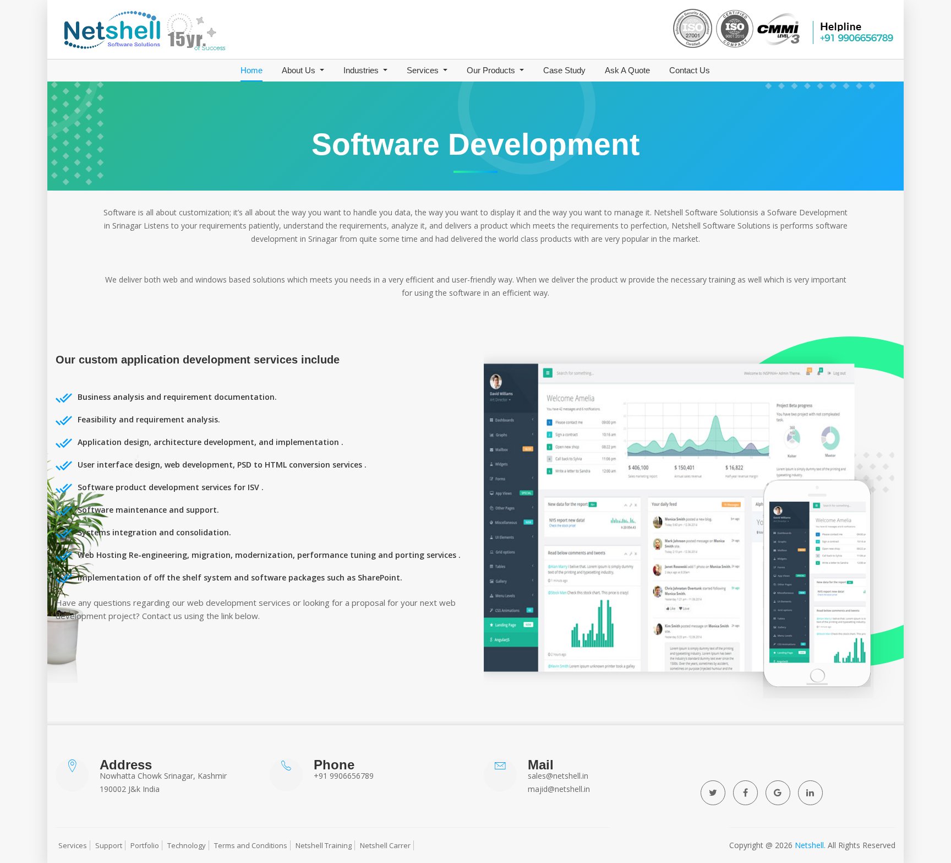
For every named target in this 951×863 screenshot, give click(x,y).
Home (252, 70)
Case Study (564, 70)
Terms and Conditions (250, 845)
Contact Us (689, 70)
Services (72, 845)
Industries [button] (362, 70)
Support (108, 845)
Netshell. (810, 845)
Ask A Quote (627, 70)
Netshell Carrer (385, 845)
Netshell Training (324, 845)
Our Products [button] (492, 70)
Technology (186, 845)
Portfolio (144, 845)
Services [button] (424, 70)
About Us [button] (300, 70)
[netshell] (190, 32)
